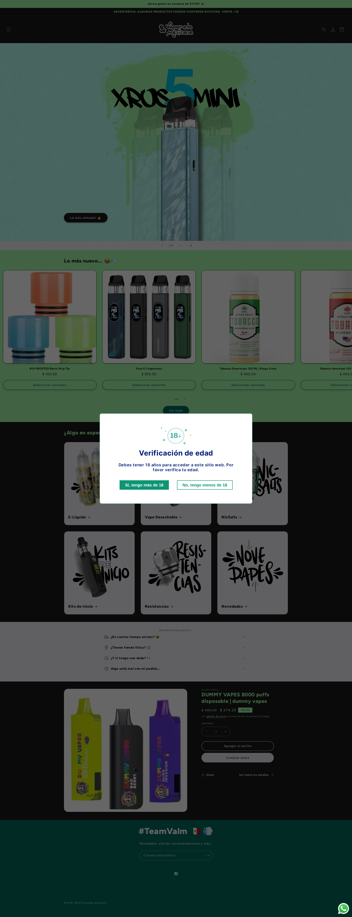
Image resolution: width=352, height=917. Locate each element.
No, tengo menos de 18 (205, 485)
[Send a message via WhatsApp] (343, 908)
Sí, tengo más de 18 (144, 485)
